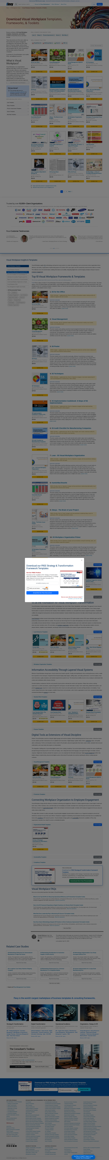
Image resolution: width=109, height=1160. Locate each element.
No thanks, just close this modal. (75, 598)
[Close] (82, 560)
